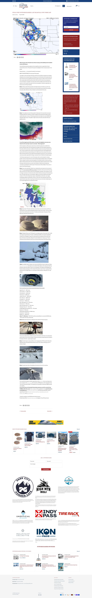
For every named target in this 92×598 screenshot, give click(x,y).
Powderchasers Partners (58, 585)
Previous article (23, 411)
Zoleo (24, 393)
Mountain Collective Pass (68, 138)
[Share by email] (23, 57)
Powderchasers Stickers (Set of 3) (17, 449)
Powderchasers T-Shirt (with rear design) (28, 445)
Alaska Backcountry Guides (61, 486)
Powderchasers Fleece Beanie (51, 441)
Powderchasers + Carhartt (61, 446)
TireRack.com (59, 520)
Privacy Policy (71, 579)
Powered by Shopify (15, 594)
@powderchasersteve (24, 265)
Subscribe (71, 29)
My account (69, 6)
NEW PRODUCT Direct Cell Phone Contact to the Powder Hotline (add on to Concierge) (49, 566)
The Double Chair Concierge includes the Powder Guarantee (73, 66)
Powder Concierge (57, 582)
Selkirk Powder (35, 390)
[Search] (63, 6)
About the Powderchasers (58, 588)
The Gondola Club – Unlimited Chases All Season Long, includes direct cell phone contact (73, 86)
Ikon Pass (65, 133)
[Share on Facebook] (17, 57)
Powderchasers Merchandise (59, 581)
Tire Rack (28, 390)
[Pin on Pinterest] (19, 57)
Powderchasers (16, 447)
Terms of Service (71, 581)
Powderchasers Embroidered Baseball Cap (40, 441)
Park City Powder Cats (14, 499)
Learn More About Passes (68, 141)
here (26, 71)
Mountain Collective (31, 391)
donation (41, 381)
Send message (46, 469)
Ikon (31, 390)
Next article (49, 411)
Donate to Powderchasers (58, 587)
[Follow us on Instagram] (15, 1)
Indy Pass (37, 391)
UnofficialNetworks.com (17, 520)
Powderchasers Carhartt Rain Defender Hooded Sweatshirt (62, 449)
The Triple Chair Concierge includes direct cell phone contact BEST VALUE (73, 76)
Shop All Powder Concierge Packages (70, 121)
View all (78, 429)
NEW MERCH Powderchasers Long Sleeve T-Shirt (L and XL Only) (73, 449)
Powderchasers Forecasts (58, 579)
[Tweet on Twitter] (21, 57)
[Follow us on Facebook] (13, 1)
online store (29, 382)
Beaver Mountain (30, 393)
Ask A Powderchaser (58, 584)
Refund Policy (71, 582)
